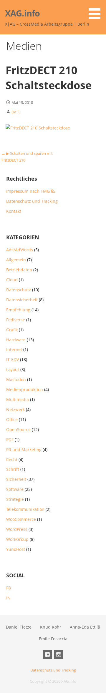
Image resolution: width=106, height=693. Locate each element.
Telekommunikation (25, 509)
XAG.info (22, 13)
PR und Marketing (24, 449)
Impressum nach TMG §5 (30, 191)
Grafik (12, 330)
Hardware (16, 340)
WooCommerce (21, 519)
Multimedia (17, 399)
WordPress (16, 529)
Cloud (12, 279)
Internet (14, 349)
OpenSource (18, 429)
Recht (11, 459)
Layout (12, 369)
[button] (96, 10)
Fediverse (15, 320)
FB (8, 588)
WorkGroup (17, 539)
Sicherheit (16, 479)
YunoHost (15, 549)
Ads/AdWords (19, 249)
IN (8, 598)
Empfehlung (18, 310)
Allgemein (16, 259)
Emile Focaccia (53, 639)
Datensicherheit (22, 300)
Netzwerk (15, 409)
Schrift (12, 469)
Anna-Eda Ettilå (85, 627)
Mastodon (16, 379)
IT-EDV (12, 359)
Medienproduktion (24, 389)
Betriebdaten (19, 269)
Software (15, 489)
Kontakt (13, 211)
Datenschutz (18, 290)
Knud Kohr (50, 627)
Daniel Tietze (19, 627)
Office (12, 419)
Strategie (15, 499)
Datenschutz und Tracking (32, 201)
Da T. (15, 111)
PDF (10, 439)
